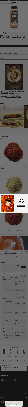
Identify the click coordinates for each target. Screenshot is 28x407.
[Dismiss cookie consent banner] (21, 401)
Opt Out (8, 404)
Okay (16, 405)
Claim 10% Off (21, 206)
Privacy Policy (20, 402)
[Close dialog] (0, 195)
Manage (11, 405)
